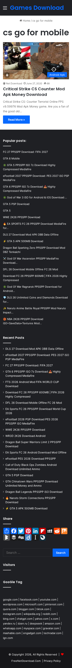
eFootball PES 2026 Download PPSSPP (30, 458)
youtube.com (48, 599)
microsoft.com (34, 604)
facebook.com (29, 599)
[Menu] (5, 9)
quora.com (9, 609)
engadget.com (32, 633)
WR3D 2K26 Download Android (25, 435)
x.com (54, 618)
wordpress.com (12, 604)
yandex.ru (9, 623)
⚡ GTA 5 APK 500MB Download (26, 508)
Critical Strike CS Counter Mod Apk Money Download (34, 91)
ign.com (8, 637)
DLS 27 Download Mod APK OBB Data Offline (34, 348)
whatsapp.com (12, 628)
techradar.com (52, 633)
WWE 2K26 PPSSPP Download (25, 429)
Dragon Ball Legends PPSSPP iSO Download (33, 491)
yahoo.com (41, 618)
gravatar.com (51, 628)
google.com (10, 599)
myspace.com (32, 628)
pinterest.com (53, 604)
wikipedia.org (32, 613)
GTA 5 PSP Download (19, 475)
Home (26, 20)
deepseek (36, 623)
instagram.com (12, 613)
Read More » (16, 119)
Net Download (14, 83)
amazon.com (52, 623)
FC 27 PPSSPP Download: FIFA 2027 (29, 365)
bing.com (8, 618)
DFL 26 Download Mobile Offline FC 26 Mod (33, 402)
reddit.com (49, 613)
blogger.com (26, 609)
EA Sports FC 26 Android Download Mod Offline (35, 452)
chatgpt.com (24, 618)
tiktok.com (42, 609)
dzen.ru (22, 623)
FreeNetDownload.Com (26, 660)
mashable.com (12, 633)
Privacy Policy (52, 660)
